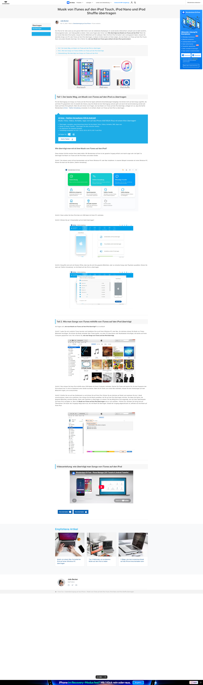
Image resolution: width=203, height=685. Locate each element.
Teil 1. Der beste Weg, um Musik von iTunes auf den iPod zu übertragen (79, 48)
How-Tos (60, 591)
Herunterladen (63, 512)
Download (187, 55)
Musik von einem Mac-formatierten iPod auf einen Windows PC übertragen (69, 561)
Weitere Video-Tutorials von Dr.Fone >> (191, 65)
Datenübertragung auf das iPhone (82, 23)
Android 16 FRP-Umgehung (121, 2)
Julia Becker (64, 21)
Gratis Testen (65, 139)
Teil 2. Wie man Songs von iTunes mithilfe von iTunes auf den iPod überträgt (81, 50)
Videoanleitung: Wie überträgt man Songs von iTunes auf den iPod (78, 53)
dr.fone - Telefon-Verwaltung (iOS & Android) (77, 118)
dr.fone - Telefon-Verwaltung (72, 108)
